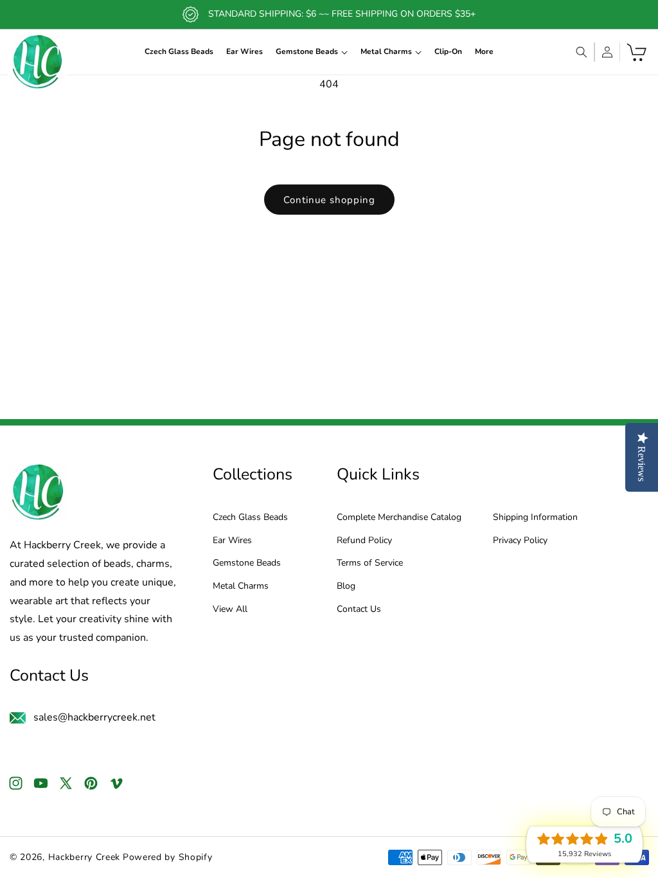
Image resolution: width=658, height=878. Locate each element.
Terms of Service (370, 563)
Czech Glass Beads (250, 517)
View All (230, 609)
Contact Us (359, 609)
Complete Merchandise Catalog (399, 517)
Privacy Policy (520, 540)
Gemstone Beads (247, 563)
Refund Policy (364, 540)
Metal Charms (241, 586)
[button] (311, 52)
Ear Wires (232, 540)
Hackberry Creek (84, 857)
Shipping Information (535, 517)
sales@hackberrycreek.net (94, 717)
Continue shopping (329, 199)
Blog (346, 586)
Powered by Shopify (168, 857)
